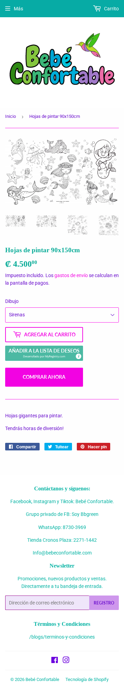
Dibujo (12, 301)
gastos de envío (71, 275)
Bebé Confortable (42, 679)
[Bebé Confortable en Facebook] (54, 661)
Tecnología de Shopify (86, 679)
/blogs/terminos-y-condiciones (62, 637)
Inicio (10, 116)
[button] (44, 353)
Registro (104, 603)
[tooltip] (78, 356)
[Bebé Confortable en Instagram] (66, 661)
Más (18, 8)
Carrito (111, 8)
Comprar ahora (44, 377)
